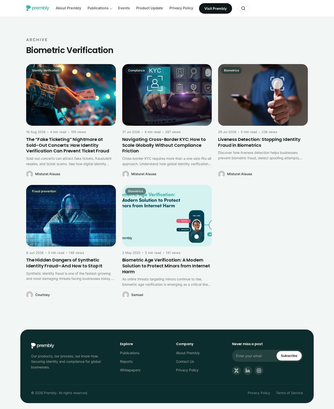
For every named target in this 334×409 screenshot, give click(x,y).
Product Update (149, 8)
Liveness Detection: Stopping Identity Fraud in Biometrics (259, 142)
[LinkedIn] (247, 370)
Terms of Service (289, 393)
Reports (126, 361)
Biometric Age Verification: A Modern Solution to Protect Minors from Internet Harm (166, 266)
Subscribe (289, 356)
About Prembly (68, 8)
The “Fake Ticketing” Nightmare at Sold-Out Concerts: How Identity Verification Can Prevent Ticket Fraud (67, 145)
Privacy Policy (181, 8)
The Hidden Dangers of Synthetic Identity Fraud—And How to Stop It (64, 263)
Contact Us (185, 361)
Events (124, 8)
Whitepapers (130, 370)
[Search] (243, 8)
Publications (98, 8)
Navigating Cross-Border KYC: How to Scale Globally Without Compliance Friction (164, 145)
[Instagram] (259, 370)
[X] (236, 370)
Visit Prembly (215, 8)
